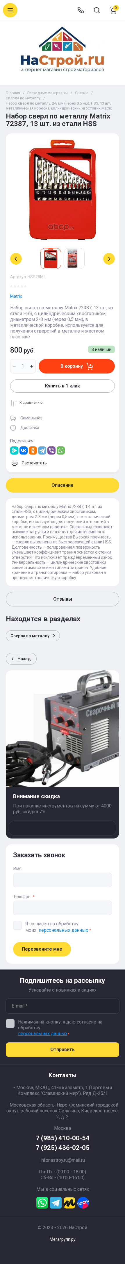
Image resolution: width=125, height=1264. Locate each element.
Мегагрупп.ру (63, 1239)
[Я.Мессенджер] (14, 450)
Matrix (16, 296)
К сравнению (31, 402)
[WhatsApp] (61, 450)
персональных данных (63, 930)
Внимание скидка (36, 796)
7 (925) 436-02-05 (63, 1147)
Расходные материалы (47, 93)
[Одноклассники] (33, 450)
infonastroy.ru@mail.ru (62, 1160)
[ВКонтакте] (23, 450)
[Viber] (51, 450)
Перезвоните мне (42, 949)
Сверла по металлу (23, 98)
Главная (13, 93)
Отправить (62, 1049)
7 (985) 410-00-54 (63, 1138)
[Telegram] (42, 450)
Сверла (81, 93)
